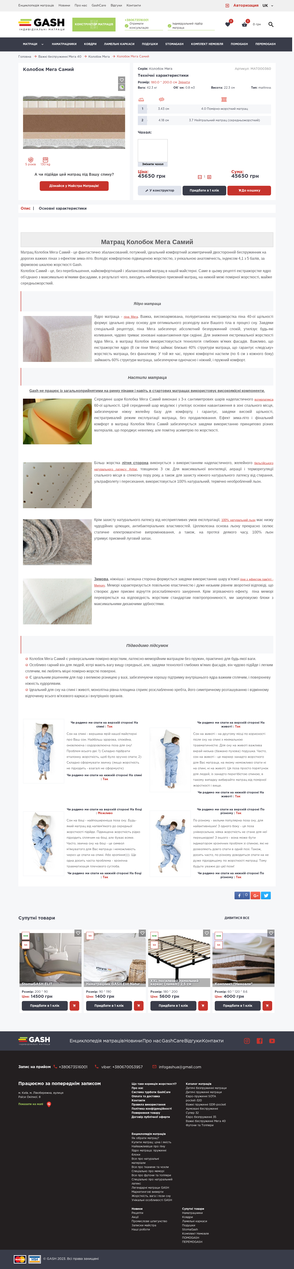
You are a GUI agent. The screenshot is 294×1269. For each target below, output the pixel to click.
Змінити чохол (153, 164)
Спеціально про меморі (148, 1171)
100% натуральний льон (238, 520)
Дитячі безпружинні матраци (206, 1088)
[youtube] (272, 1041)
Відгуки (116, 5)
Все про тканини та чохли (150, 1167)
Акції (135, 1217)
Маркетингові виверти (148, 1192)
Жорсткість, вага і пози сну (151, 1196)
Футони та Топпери (200, 1125)
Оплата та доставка (146, 1096)
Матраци (30, 44)
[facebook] (259, 1041)
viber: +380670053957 (121, 1067)
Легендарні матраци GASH (150, 1188)
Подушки (150, 44)
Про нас (81, 5)
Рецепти (137, 1213)
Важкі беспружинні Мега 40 (206, 1121)
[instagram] (246, 1041)
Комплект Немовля (207, 44)
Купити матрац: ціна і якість (151, 1142)
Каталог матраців (198, 1084)
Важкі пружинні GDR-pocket (206, 1104)
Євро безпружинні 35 (201, 1117)
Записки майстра (144, 1225)
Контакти (134, 5)
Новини (64, 5)
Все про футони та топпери (151, 1175)
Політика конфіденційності (152, 1109)
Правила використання (148, 1104)
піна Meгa (131, 317)
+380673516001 (136, 20)
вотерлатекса (263, 399)
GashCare (99, 5)
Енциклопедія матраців (36, 5)
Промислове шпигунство (149, 1221)
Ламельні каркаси (119, 44)
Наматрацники (64, 44)
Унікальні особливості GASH (152, 1200)
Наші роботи (141, 1229)
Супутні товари (36, 918)
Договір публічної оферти (151, 1117)
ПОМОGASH (239, 44)
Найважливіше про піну (148, 1146)
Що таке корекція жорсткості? (154, 1084)
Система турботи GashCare (151, 1092)
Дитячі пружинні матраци (204, 1092)
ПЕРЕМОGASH (265, 44)
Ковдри (90, 44)
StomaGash (174, 44)
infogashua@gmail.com (180, 1067)
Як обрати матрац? (145, 1138)
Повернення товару (146, 1113)
